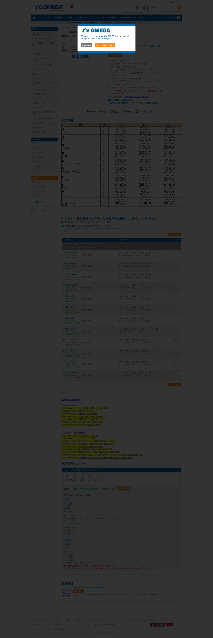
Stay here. (86, 45)
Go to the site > (105, 45)
